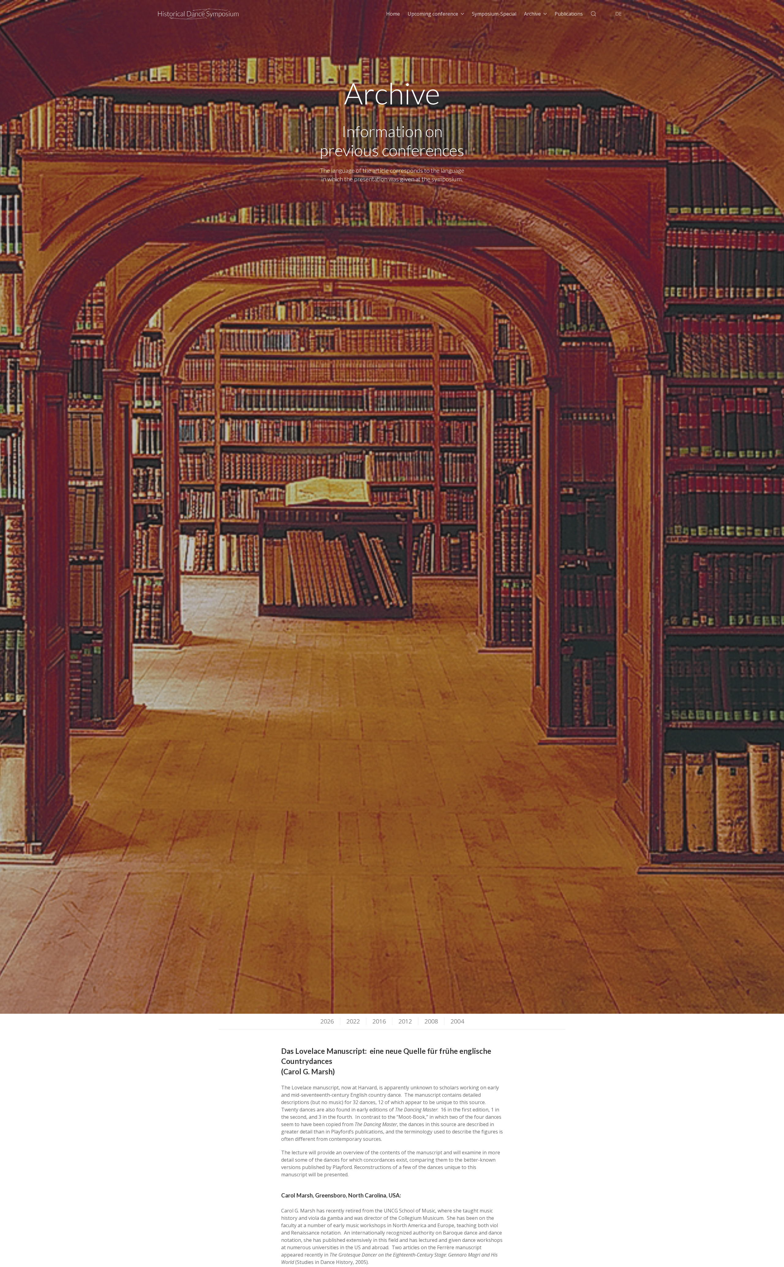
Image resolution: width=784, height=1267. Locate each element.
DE (618, 13)
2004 (457, 1021)
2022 (353, 1021)
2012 (405, 1021)
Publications (569, 13)
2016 (379, 1021)
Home (393, 13)
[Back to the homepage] (198, 14)
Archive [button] (532, 13)
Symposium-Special (494, 13)
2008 (431, 1021)
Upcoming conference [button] (433, 13)
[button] (593, 14)
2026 (327, 1021)
